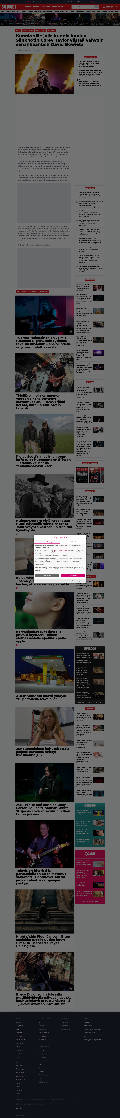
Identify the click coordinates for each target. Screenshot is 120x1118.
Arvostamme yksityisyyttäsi (46, 542)
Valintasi (73, 542)
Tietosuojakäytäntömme (78, 581)
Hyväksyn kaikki (73, 575)
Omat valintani (47, 575)
